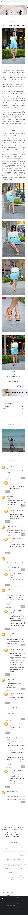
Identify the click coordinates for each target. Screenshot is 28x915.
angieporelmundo (13, 526)
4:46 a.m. (9, 709)
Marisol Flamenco (16, 482)
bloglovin (22, 855)
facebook (6, 855)
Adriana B (10, 496)
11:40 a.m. (9, 635)
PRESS (3, 890)
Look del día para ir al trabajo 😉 (14, 875)
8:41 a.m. (9, 528)
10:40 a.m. (12, 695)
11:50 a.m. (12, 540)
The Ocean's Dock (13, 707)
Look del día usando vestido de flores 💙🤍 (14, 868)
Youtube (6, 849)
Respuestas (8, 479)
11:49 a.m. (12, 512)
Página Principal (5, 894)
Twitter (14, 855)
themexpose (15, 903)
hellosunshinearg (13, 558)
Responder (23, 478)
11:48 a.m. (12, 484)
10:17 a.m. (9, 560)
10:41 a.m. (12, 772)
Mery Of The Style (13, 737)
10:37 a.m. (9, 591)
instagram (22, 849)
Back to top (16, 907)
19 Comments (22, 403)
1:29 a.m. (9, 681)
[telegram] (5, 403)
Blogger (17, 897)
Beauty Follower (13, 791)
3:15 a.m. (9, 794)
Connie (9, 589)
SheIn (13, 107)
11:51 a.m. (12, 612)
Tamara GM (11, 466)
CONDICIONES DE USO (7, 892)
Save (10, 403)
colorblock (13, 22)
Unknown (10, 633)
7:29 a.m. (9, 468)
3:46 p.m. (9, 739)
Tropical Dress (8, 449)
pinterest (14, 849)
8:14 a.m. (9, 498)
